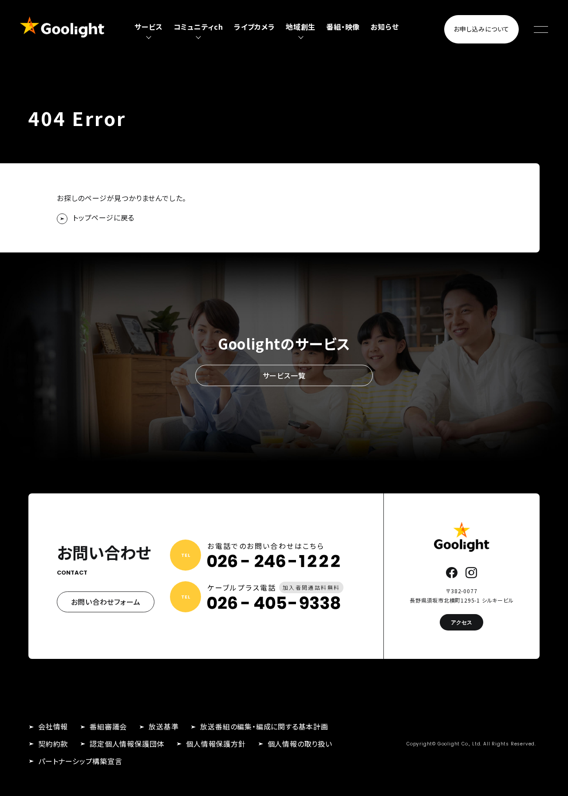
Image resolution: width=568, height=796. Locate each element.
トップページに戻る (103, 217)
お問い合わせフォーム (106, 601)
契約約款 (53, 743)
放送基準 (163, 726)
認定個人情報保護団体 (127, 743)
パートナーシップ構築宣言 (80, 761)
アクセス (461, 622)
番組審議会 (108, 726)
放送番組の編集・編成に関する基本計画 (264, 726)
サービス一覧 (284, 375)
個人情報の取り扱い (300, 743)
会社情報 (53, 726)
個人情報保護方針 (215, 743)
